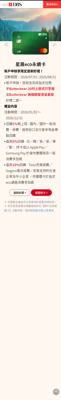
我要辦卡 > (41, 193)
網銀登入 (53, 4)
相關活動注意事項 (43, 210)
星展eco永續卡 (30, 64)
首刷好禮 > (20, 193)
